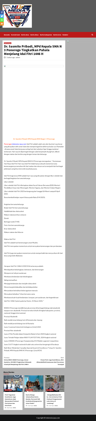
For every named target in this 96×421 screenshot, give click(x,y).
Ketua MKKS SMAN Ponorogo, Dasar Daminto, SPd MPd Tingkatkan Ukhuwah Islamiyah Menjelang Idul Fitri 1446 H (17, 361)
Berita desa (25, 35)
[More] (2, 24)
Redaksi (65, 35)
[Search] (92, 35)
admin (18, 57)
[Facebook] (2, 12)
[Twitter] (2, 16)
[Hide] (1, 27)
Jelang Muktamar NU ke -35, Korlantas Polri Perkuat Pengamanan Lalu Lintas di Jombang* (54, 399)
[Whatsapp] (2, 20)
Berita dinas (34, 35)
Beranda (7, 35)
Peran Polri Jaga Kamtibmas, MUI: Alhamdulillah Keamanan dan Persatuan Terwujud (50, 361)
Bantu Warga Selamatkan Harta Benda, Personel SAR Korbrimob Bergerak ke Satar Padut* (34, 399)
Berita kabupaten (46, 35)
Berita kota (57, 35)
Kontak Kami (15, 35)
